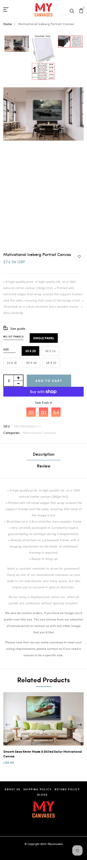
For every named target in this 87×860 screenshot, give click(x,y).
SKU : (7, 426)
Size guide (17, 328)
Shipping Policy (37, 789)
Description (43, 455)
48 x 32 (51, 362)
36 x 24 (50, 351)
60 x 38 (31, 362)
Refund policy (67, 789)
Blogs (42, 794)
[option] (16, 44)
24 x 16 (12, 362)
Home (7, 24)
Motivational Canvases (39, 433)
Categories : (12, 433)
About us (12, 789)
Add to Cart (48, 380)
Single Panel (43, 338)
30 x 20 (30, 351)
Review (43, 467)
